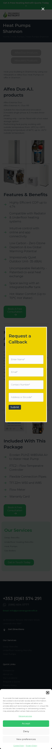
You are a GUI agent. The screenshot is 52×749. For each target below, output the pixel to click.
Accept (26, 723)
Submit (15, 407)
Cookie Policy (18, 745)
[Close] (43, 9)
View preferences (26, 739)
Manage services (25, 716)
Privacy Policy (31, 745)
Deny (26, 731)
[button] (47, 692)
